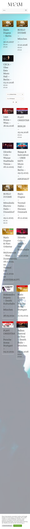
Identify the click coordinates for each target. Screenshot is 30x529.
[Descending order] (22, 94)
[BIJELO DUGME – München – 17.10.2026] (22, 24)
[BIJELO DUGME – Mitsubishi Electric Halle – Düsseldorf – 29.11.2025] (7, 188)
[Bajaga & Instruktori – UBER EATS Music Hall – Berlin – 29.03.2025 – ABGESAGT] (22, 146)
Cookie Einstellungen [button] (7, 525)
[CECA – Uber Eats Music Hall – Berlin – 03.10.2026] (7, 58)
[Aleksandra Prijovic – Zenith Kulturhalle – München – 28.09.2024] (7, 288)
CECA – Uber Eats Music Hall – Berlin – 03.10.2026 (8, 73)
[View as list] (16, 102)
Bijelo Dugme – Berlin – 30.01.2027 (8, 35)
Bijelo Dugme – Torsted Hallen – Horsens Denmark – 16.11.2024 (22, 205)
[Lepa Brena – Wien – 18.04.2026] (7, 111)
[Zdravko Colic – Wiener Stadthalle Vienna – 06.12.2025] (7, 146)
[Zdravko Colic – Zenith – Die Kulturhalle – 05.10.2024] (22, 231)
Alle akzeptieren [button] (17, 525)
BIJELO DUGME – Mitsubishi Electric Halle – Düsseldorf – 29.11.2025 (8, 205)
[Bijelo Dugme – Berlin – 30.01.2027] (7, 24)
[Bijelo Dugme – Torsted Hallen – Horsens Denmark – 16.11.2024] (22, 188)
